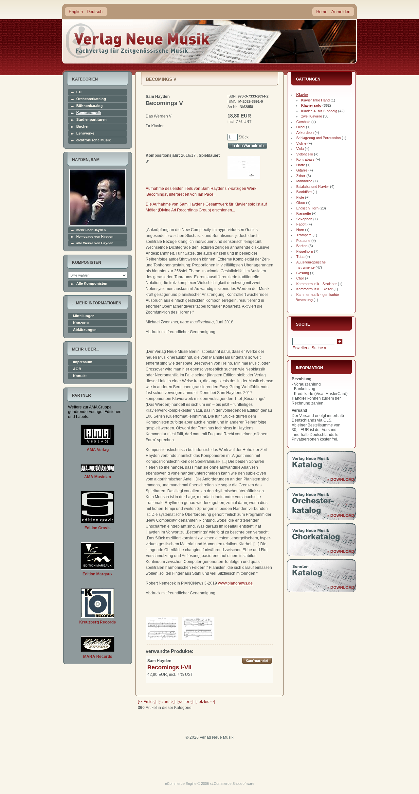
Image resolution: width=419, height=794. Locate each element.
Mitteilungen (84, 316)
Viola (300, 149)
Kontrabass (305, 159)
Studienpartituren (91, 119)
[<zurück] (166, 701)
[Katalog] (321, 482)
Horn (300, 230)
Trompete (304, 235)
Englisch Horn (307, 208)
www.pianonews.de (235, 583)
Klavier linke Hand (315, 100)
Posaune (303, 241)
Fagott (301, 224)
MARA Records (97, 656)
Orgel (300, 127)
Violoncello (304, 154)
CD (79, 92)
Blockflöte (304, 192)
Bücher (82, 126)
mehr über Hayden (91, 230)
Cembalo (303, 122)
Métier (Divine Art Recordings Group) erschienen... (190, 210)
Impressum (82, 362)
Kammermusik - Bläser (314, 289)
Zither (300, 176)
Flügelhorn (304, 251)
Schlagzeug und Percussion (318, 138)
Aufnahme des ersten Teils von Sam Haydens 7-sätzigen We (199, 188)
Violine (301, 143)
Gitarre (301, 170)
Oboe (300, 203)
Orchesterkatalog (91, 99)
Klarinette (303, 213)
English (76, 11)
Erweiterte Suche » (309, 348)
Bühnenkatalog (89, 106)
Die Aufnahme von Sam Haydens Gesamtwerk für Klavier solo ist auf (206, 204)
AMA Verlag (98, 449)
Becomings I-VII (169, 667)
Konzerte (81, 323)
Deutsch (94, 11)
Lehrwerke (85, 133)
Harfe (300, 165)
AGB (77, 369)
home (138, 41)
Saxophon (304, 219)
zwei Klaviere (311, 116)
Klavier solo (311, 105)
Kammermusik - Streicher (316, 284)
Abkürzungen (85, 330)
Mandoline (304, 181)
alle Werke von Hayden (94, 243)
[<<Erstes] (146, 701)
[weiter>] (184, 701)
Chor (300, 278)
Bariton (301, 246)
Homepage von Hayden (94, 236)
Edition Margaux (97, 574)
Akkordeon (305, 133)
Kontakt (80, 376)
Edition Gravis (97, 528)
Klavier (302, 95)
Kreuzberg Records (97, 622)
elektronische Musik (93, 140)
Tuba (300, 257)
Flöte (300, 197)
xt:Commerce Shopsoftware (232, 783)
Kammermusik (88, 113)
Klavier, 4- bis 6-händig (319, 111)
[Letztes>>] (205, 701)
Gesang (302, 273)
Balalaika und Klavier (312, 187)
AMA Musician (97, 477)
